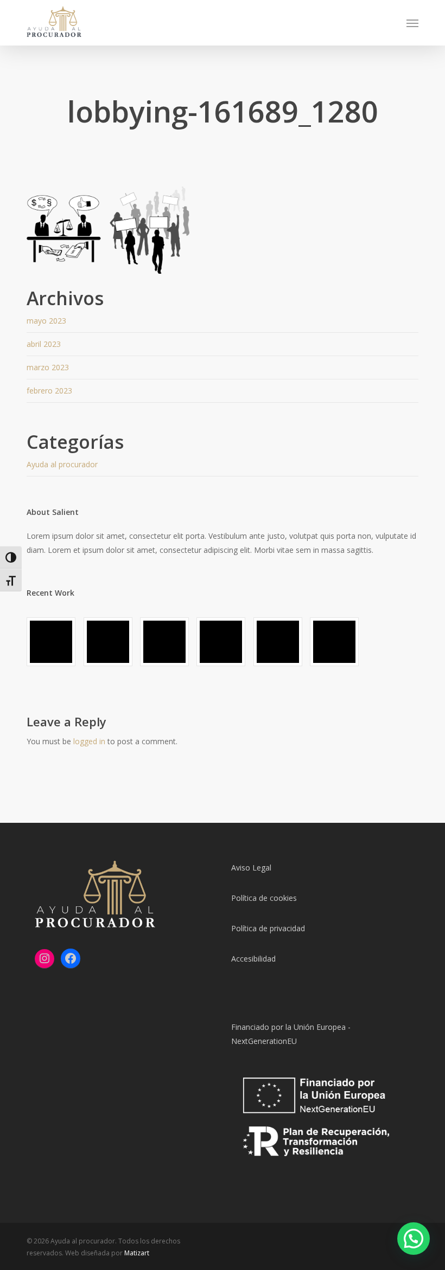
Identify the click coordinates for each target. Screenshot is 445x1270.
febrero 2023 (49, 390)
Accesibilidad (253, 958)
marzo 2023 (48, 367)
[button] (412, 22)
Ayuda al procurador (62, 464)
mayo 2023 (46, 320)
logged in (89, 741)
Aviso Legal (251, 867)
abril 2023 (44, 344)
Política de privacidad (268, 928)
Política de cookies (264, 898)
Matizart (136, 1253)
